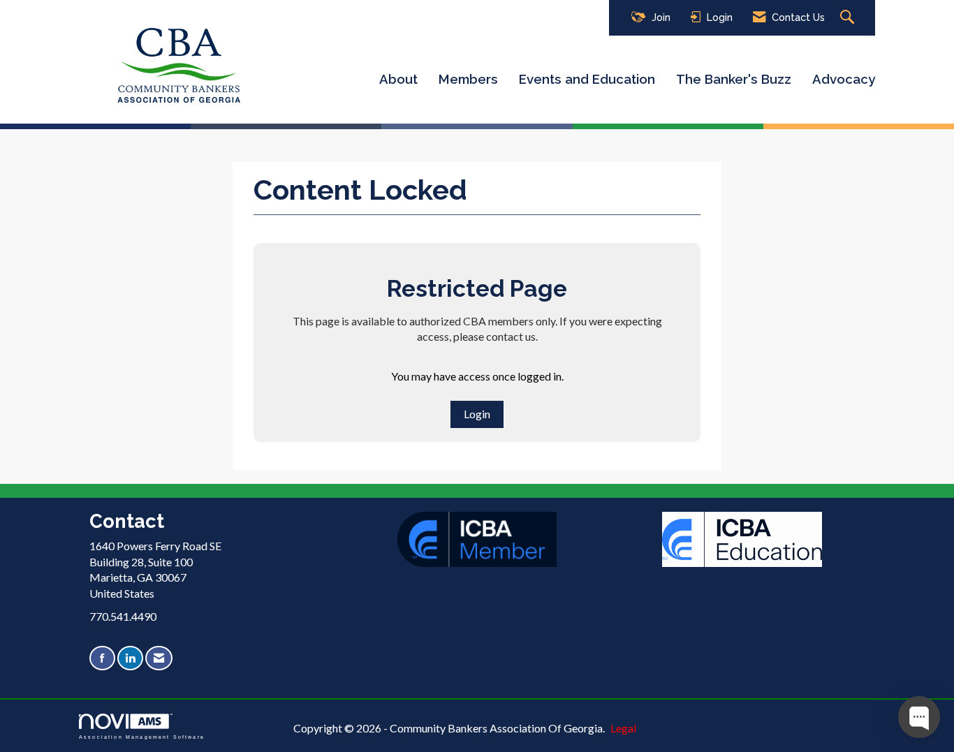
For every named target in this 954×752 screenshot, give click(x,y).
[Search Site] (849, 18)
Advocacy (843, 79)
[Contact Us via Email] (159, 658)
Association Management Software (142, 736)
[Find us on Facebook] (102, 658)
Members (468, 79)
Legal (623, 728)
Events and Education (587, 79)
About (398, 79)
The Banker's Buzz (733, 79)
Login (477, 413)
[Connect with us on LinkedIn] (130, 658)
